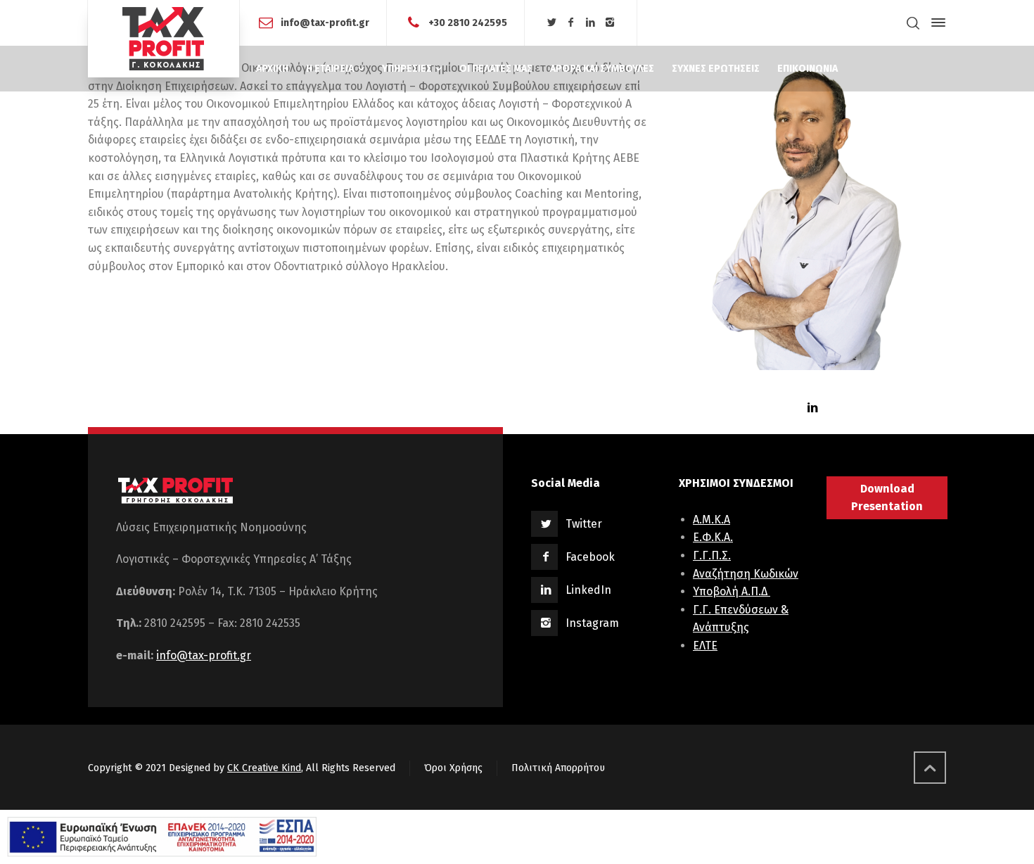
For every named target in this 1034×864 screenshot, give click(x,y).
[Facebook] (571, 23)
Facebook (590, 557)
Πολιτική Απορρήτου (558, 768)
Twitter (584, 524)
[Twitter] (551, 23)
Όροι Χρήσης (453, 768)
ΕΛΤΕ (705, 645)
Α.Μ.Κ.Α (711, 519)
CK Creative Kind (264, 768)
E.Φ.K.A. (713, 537)
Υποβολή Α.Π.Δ (731, 591)
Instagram (592, 623)
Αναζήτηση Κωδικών (745, 573)
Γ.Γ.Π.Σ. (712, 555)
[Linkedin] (591, 23)
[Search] (913, 23)
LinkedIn (588, 590)
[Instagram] (610, 23)
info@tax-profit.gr (325, 22)
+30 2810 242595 (467, 22)
